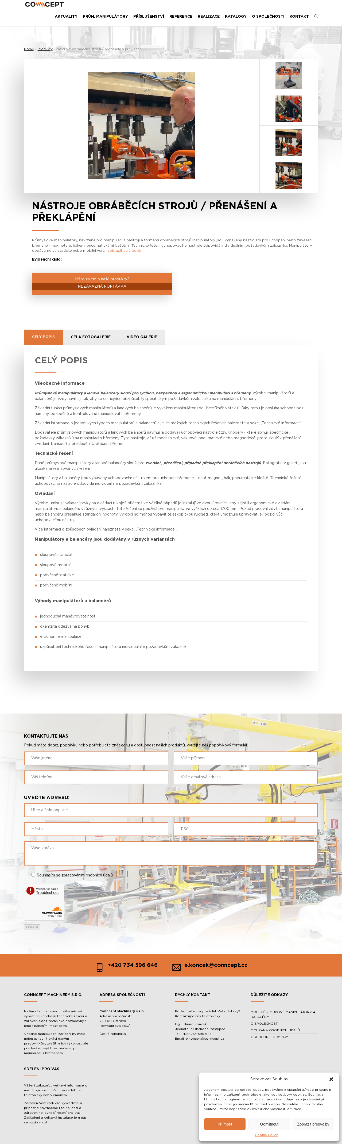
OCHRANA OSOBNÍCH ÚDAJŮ (275, 1030)
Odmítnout (269, 1124)
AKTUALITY (66, 16)
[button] (331, 1079)
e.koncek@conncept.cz (205, 1038)
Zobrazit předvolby (313, 1124)
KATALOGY (236, 16)
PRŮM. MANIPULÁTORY (105, 16)
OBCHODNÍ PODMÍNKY (269, 1037)
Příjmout (224, 1124)
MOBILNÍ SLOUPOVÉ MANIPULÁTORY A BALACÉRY (283, 1014)
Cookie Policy (266, 1135)
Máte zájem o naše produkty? (102, 282)
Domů (29, 49)
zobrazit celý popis (124, 251)
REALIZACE (209, 16)
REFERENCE (180, 16)
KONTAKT (299, 16)
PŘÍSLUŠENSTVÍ (148, 16)
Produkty (45, 49)
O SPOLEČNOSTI (268, 16)
